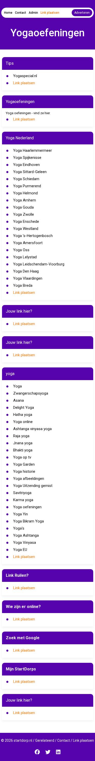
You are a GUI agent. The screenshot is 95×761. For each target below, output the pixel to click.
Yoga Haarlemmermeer (32, 150)
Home (8, 12)
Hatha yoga (22, 414)
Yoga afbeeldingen (28, 478)
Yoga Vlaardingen (27, 278)
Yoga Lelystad (25, 257)
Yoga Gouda (23, 207)
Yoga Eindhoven (26, 164)
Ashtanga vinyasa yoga (32, 429)
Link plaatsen (50, 12)
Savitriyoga (22, 493)
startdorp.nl (23, 740)
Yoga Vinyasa (24, 542)
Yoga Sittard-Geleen (30, 172)
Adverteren (82, 12)
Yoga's (18, 528)
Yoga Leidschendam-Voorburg (38, 264)
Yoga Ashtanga (26, 535)
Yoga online (23, 421)
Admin (33, 12)
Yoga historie (24, 471)
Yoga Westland (25, 228)
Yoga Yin (20, 514)
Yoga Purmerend (27, 186)
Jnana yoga (22, 443)
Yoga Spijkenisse (27, 157)
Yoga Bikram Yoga (28, 521)
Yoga (17, 386)
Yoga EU (20, 549)
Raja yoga (21, 436)
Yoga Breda (22, 285)
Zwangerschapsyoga (30, 393)
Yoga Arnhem (24, 200)
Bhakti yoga (22, 450)
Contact (20, 12)
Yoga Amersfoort (28, 243)
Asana (18, 400)
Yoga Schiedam (26, 179)
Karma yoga (23, 500)
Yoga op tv (22, 457)
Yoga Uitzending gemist (32, 485)
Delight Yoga (23, 407)
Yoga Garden (24, 464)
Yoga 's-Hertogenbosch (33, 235)
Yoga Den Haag (26, 271)
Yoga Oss (21, 250)
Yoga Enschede (26, 221)
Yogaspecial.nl (25, 76)
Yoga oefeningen (27, 507)
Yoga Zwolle (23, 214)
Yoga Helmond (25, 193)
